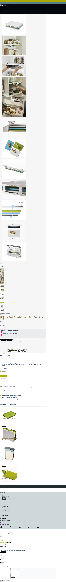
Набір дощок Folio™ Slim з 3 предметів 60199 (21, 318)
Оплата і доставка (3, 378)
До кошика (3, 339)
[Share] (4, 313)
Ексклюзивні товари (5, 506)
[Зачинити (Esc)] (9, 580)
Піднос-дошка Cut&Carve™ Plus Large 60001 (9, 418)
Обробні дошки (10, 341)
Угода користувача (5, 511)
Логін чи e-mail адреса (3, 538)
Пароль (1, 540)
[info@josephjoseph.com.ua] (0, 520)
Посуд (3, 494)
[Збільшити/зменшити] (1, 580)
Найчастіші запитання (5, 514)
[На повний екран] (4, 580)
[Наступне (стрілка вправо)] (4, 581)
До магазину (2, 562)
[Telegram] (10, 527)
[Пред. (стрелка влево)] (1, 314)
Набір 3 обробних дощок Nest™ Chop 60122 (9, 457)
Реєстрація (3, 552)
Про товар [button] (4, 426)
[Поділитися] (7, 580)
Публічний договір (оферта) (6, 510)
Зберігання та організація (6, 495)
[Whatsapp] (20, 527)
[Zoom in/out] (9, 313)
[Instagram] (29, 527)
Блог (2, 507)
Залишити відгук (3, 376)
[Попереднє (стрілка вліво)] (1, 581)
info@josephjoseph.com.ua (6, 520)
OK (12, 577)
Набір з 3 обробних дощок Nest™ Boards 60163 (9, 438)
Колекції (3, 505)
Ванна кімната (4, 497)
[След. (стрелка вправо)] (4, 314)
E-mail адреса (2, 548)
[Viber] (1, 527)
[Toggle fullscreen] (7, 313)
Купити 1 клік (9, 339)
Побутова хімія (4, 499)
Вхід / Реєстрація (4, 11)
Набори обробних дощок (23, 341)
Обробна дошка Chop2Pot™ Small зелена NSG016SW (10, 477)
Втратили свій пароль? (3, 544)
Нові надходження (4, 504)
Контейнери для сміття (5, 496)
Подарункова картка (5, 515)
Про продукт (2, 353)
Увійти (9, 542)
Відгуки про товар (3, 371)
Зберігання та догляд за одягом (6, 498)
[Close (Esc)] (1, 313)
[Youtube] (38, 527)
